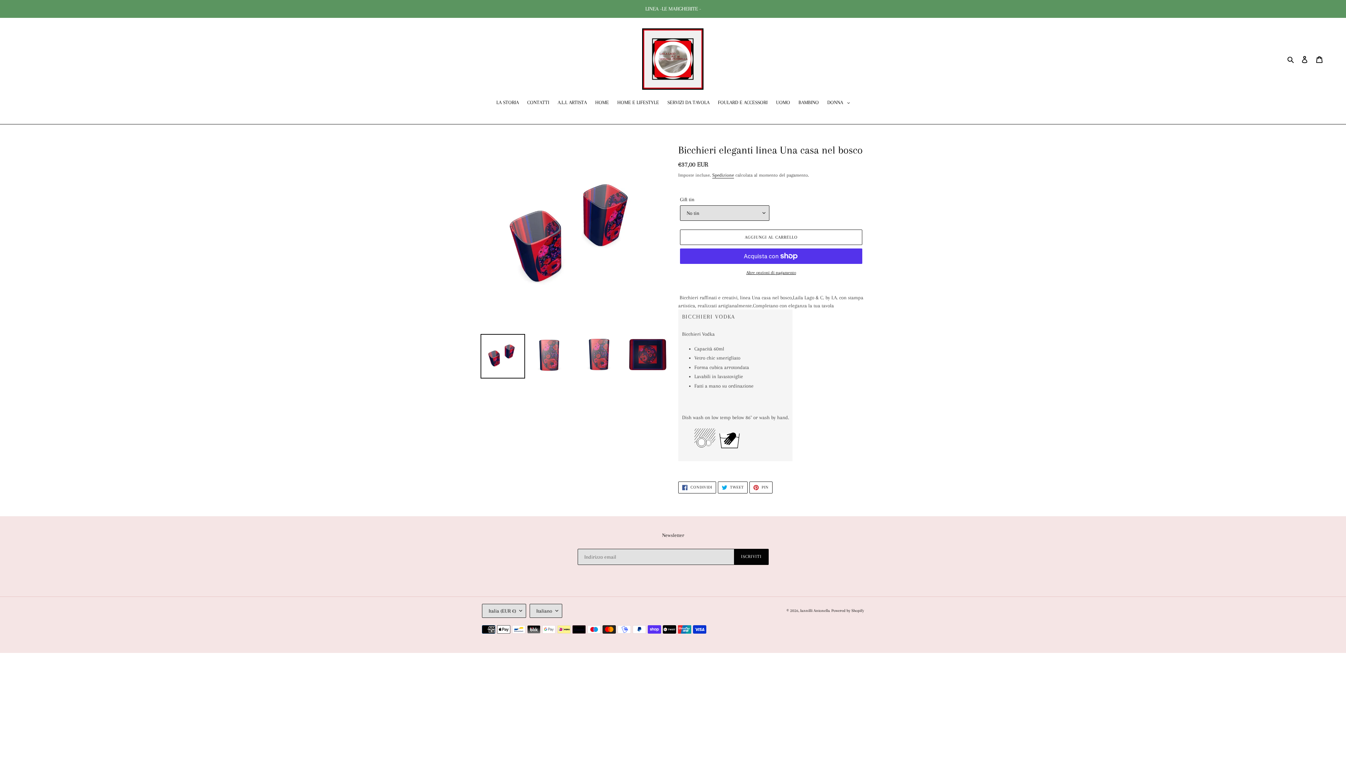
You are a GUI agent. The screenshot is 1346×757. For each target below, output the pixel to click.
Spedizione (723, 175)
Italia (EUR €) (502, 611)
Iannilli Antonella (815, 610)
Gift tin (687, 199)
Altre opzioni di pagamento (771, 272)
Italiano (544, 611)
